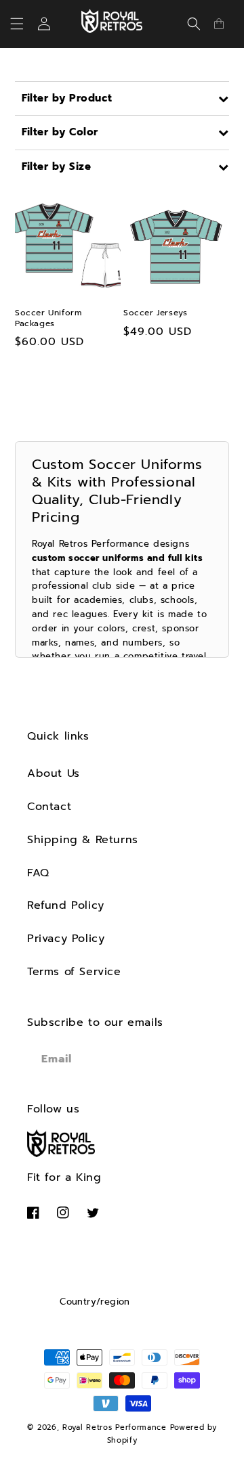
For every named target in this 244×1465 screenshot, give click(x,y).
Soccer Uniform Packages (48, 318)
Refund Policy (65, 905)
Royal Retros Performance (114, 1427)
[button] (25, 24)
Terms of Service (74, 972)
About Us (53, 773)
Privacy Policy (65, 938)
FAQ (38, 873)
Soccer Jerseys (155, 313)
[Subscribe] (201, 1059)
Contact (49, 806)
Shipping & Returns (82, 840)
